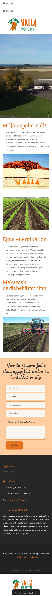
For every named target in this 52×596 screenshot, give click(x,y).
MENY (9, 3)
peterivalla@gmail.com (20, 500)
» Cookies (34, 557)
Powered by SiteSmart (28, 593)
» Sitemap (21, 557)
